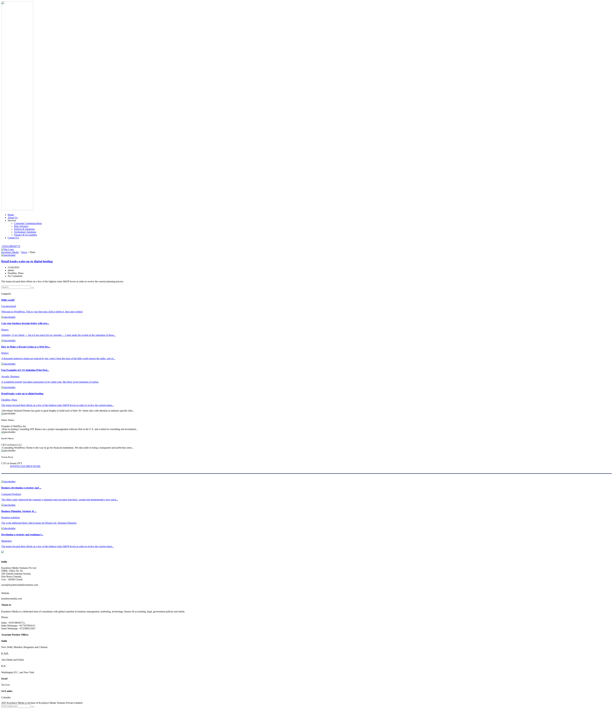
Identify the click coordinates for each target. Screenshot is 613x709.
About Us (13, 217)
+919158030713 (10, 246)
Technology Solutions (25, 232)
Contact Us (13, 237)
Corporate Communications (28, 223)
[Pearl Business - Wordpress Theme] (306, 553)
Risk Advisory (21, 226)
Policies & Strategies (24, 229)
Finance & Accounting (25, 234)
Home (11, 214)
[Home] (7, 249)
